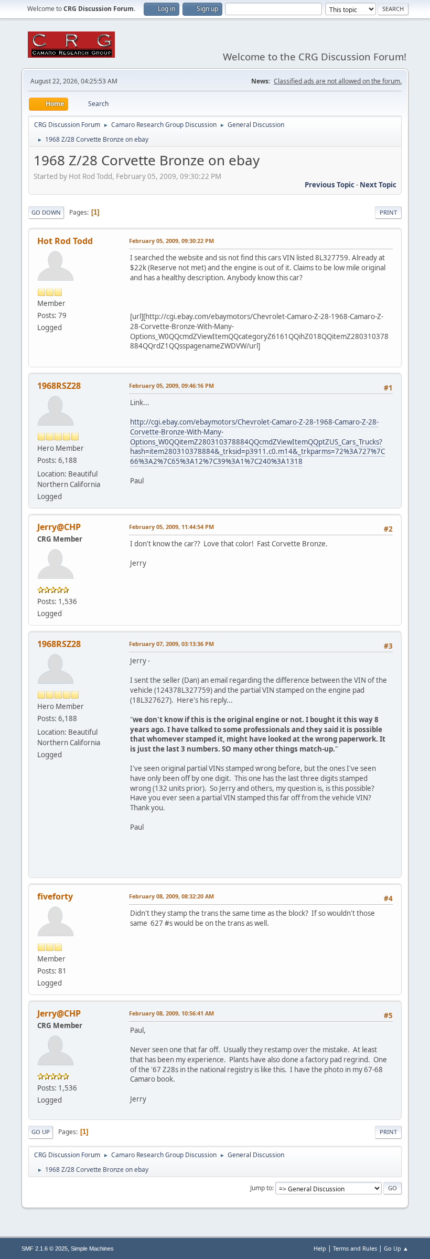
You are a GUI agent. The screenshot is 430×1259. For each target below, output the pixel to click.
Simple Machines (92, 1248)
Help (320, 1248)
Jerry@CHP (59, 527)
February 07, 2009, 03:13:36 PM (171, 644)
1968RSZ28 (59, 386)
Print (388, 212)
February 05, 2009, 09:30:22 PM (171, 241)
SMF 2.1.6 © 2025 (45, 1248)
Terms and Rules (355, 1248)
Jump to (261, 1187)
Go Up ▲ (396, 1248)
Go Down (46, 212)
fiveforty (55, 896)
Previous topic (329, 184)
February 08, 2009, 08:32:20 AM (171, 896)
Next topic (378, 184)
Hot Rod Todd (65, 241)
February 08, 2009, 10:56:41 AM (171, 1013)
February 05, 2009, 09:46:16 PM (171, 385)
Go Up (40, 1132)
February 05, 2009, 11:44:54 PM (171, 527)
